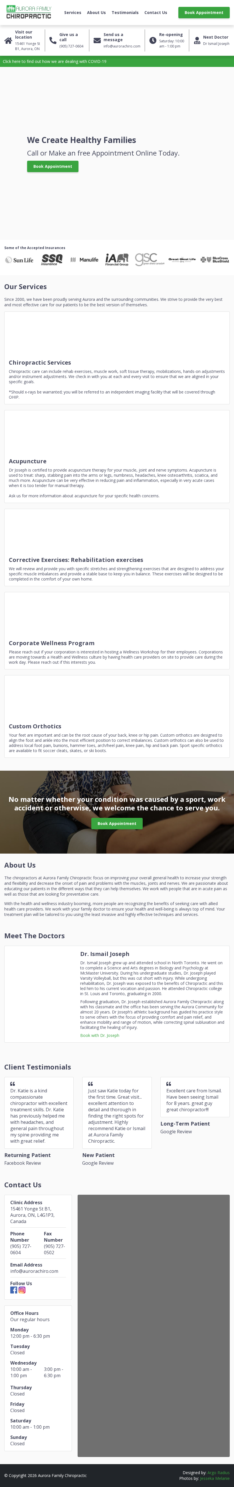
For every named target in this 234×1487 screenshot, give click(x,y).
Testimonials (125, 12)
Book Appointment (204, 12)
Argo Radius (218, 1472)
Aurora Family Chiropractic (28, 12)
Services (72, 12)
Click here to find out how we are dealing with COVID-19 (54, 61)
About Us (96, 12)
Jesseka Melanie (215, 1478)
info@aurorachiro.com (34, 1271)
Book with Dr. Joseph (99, 1035)
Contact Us (155, 12)
